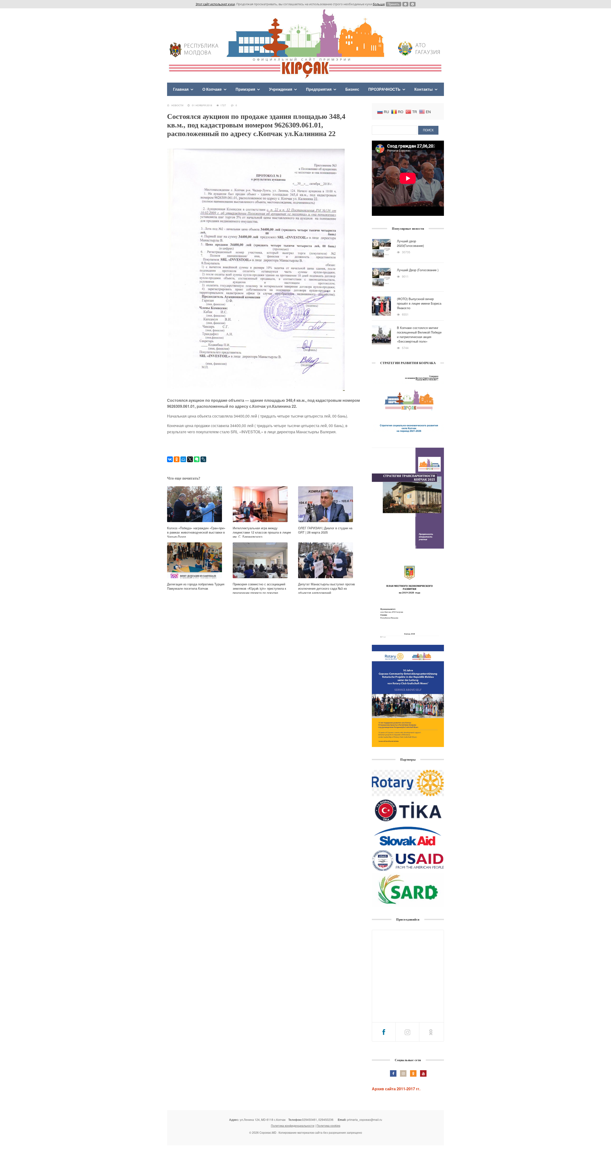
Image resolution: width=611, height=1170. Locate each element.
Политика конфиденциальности (292, 1125)
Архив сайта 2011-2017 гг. (396, 1088)
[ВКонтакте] (170, 459)
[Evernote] (197, 459)
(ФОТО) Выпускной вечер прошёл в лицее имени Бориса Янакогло (419, 303)
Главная (181, 89)
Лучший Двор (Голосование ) (417, 270)
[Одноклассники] (176, 459)
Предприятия (319, 89)
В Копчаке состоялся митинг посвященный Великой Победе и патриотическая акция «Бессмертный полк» (419, 334)
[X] (190, 459)
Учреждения (280, 89)
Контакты (423, 89)
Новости (177, 105)
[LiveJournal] (203, 459)
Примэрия (245, 89)
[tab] (383, 1032)
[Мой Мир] (183, 459)
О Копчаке (212, 89)
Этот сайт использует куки (215, 4)
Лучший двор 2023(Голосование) (410, 243)
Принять (394, 4)
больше (379, 4)
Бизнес (352, 89)
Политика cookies (328, 1125)
